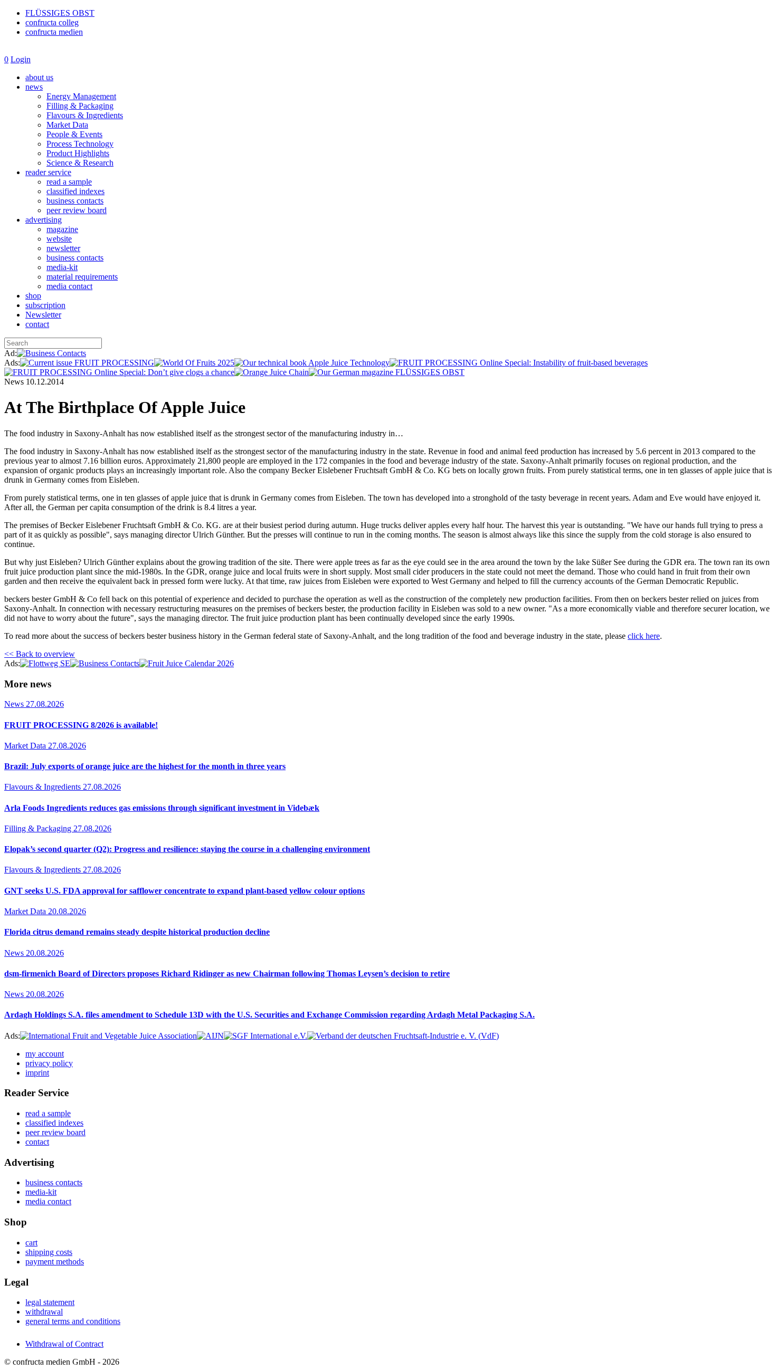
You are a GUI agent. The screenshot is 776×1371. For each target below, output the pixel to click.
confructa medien (54, 31)
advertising (43, 219)
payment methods (54, 1261)
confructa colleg (52, 22)
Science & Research (79, 162)
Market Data (67, 124)
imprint (37, 1072)
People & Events (74, 134)
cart (31, 1242)
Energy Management (81, 96)
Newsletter (43, 314)
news (34, 86)
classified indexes (75, 191)
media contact (69, 286)
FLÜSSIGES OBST (59, 12)
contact (37, 324)
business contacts (74, 200)
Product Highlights (77, 153)
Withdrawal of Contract (64, 1343)
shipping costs (48, 1252)
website (59, 238)
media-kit (62, 267)
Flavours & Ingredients (84, 115)
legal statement (49, 1302)
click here (644, 635)
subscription (45, 305)
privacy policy (49, 1063)
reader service (48, 172)
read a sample (69, 181)
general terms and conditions (72, 1321)
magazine (62, 229)
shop (33, 295)
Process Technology (79, 143)
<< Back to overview (39, 653)
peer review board (76, 210)
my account (44, 1053)
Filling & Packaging (79, 105)
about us (39, 77)
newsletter (63, 248)
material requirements (82, 276)
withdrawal (44, 1311)
